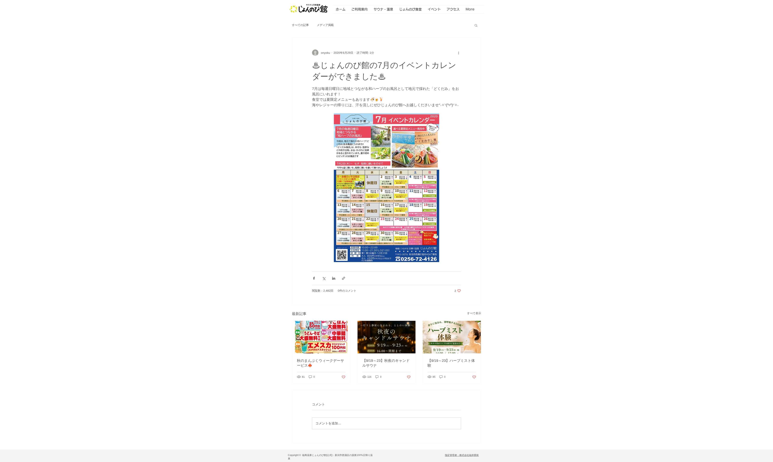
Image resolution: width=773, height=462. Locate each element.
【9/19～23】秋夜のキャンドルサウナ (386, 363)
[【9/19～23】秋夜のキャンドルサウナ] (387, 337)
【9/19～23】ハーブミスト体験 (451, 363)
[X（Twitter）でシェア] (324, 278)
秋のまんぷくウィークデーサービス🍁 (320, 363)
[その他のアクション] (458, 52)
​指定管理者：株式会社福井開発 (462, 455)
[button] (476, 25)
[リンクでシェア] (343, 278)
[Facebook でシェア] (314, 278)
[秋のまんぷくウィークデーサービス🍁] (321, 337)
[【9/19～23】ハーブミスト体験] (452, 337)
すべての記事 (300, 25)
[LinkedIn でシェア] (334, 278)
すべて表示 (474, 313)
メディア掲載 (325, 25)
